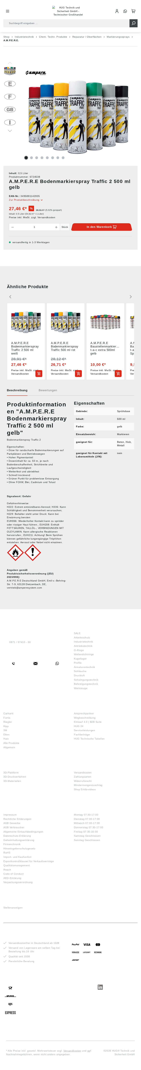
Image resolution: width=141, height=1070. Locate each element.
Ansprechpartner (84, 713)
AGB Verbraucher (13, 827)
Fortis (6, 717)
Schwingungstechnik (86, 679)
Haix (6, 738)
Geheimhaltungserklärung (18, 840)
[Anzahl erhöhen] (56, 227)
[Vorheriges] (9, 62)
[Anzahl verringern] (12, 227)
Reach (7, 869)
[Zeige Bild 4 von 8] (42, 157)
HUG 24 (78, 726)
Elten (6, 734)
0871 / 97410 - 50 (20, 642)
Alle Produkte (11, 743)
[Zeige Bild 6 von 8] (52, 157)
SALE (77, 633)
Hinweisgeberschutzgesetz (19, 848)
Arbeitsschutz (82, 637)
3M (5, 730)
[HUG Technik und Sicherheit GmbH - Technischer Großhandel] (68, 11)
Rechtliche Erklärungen (17, 819)
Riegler (7, 721)
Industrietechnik (83, 641)
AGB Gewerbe (11, 823)
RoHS (6, 852)
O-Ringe (79, 650)
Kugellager (80, 658)
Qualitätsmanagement (16, 865)
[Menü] (7, 11)
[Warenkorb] (133, 11)
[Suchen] (133, 23)
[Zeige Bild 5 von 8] (47, 157)
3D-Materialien (12, 781)
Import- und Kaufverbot (17, 857)
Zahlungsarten (82, 776)
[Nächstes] (9, 130)
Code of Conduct (13, 873)
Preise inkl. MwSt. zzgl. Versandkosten (32, 217)
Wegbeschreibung (85, 717)
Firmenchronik (12, 844)
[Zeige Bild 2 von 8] (31, 157)
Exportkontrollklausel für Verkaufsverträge (28, 861)
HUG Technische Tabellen (89, 738)
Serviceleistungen (84, 730)
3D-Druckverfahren (14, 776)
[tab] (17, 391)
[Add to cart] (38, 373)
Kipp (6, 726)
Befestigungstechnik (86, 684)
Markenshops (13, 708)
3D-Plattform (11, 772)
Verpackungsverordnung (18, 882)
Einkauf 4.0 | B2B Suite (88, 721)
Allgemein (9, 747)
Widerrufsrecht (83, 781)
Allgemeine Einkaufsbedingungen (23, 831)
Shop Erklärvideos (85, 789)
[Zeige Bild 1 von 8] (26, 157)
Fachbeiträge (82, 734)
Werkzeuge (80, 688)
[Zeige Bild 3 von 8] (36, 157)
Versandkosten (83, 772)
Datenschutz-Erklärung (17, 835)
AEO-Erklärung (12, 878)
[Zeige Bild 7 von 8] (57, 157)
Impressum (10, 814)
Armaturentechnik (84, 667)
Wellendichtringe (84, 654)
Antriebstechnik (83, 646)
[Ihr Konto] (117, 11)
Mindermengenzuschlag (88, 785)
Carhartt (8, 713)
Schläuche (80, 671)
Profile (78, 662)
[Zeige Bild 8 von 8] (63, 157)
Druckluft (79, 675)
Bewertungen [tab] (48, 390)
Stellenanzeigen (13, 907)
